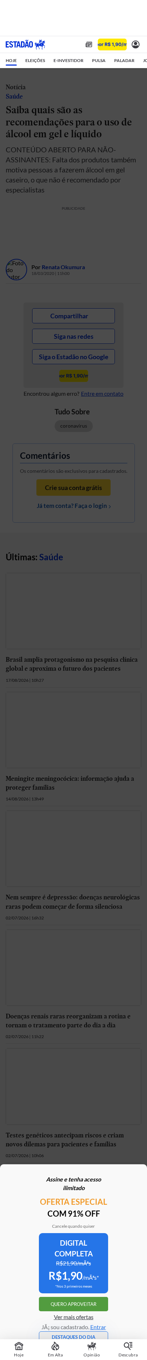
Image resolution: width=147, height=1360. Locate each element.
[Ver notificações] (135, 44)
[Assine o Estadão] (112, 44)
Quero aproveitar (73, 1304)
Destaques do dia (73, 1337)
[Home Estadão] (25, 44)
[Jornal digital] (89, 44)
